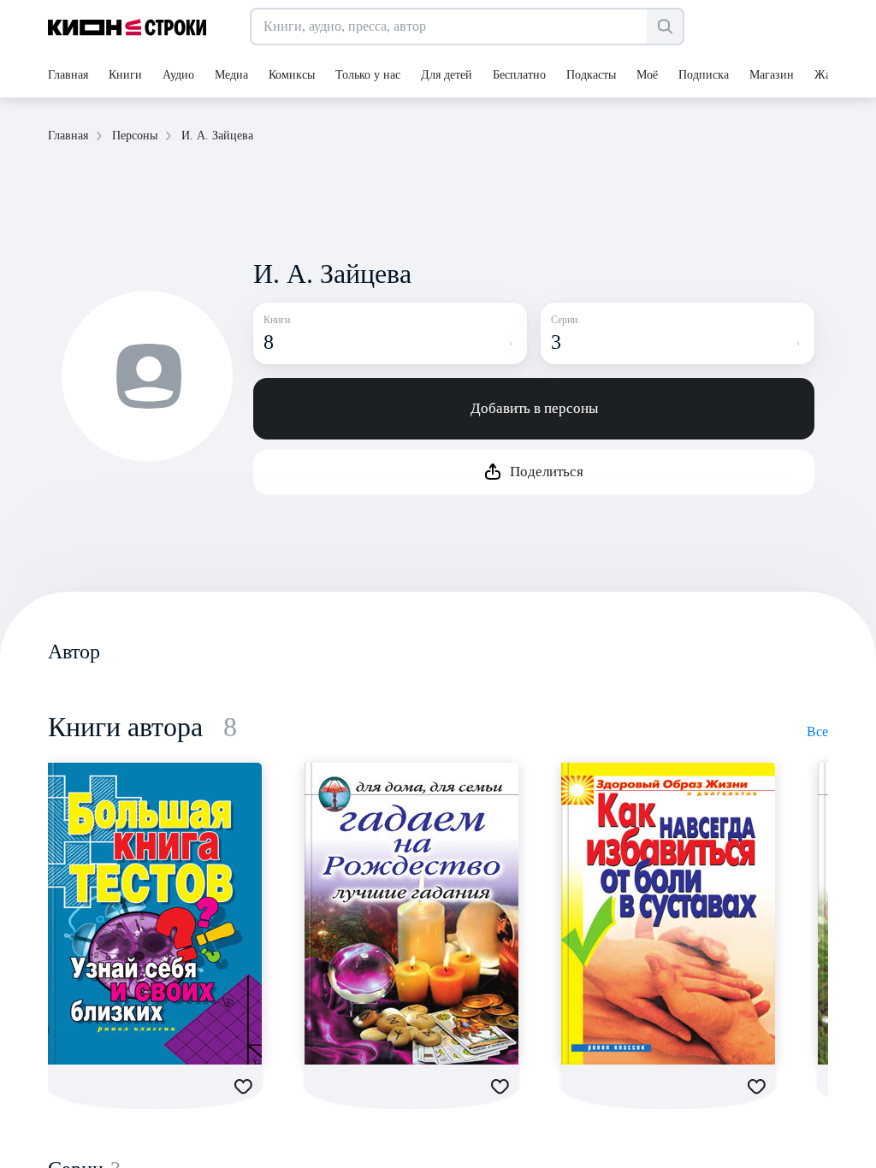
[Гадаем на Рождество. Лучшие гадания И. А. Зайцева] (411, 914)
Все (817, 731)
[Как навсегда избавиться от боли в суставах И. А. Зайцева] (668, 914)
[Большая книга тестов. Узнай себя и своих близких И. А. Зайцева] (155, 914)
